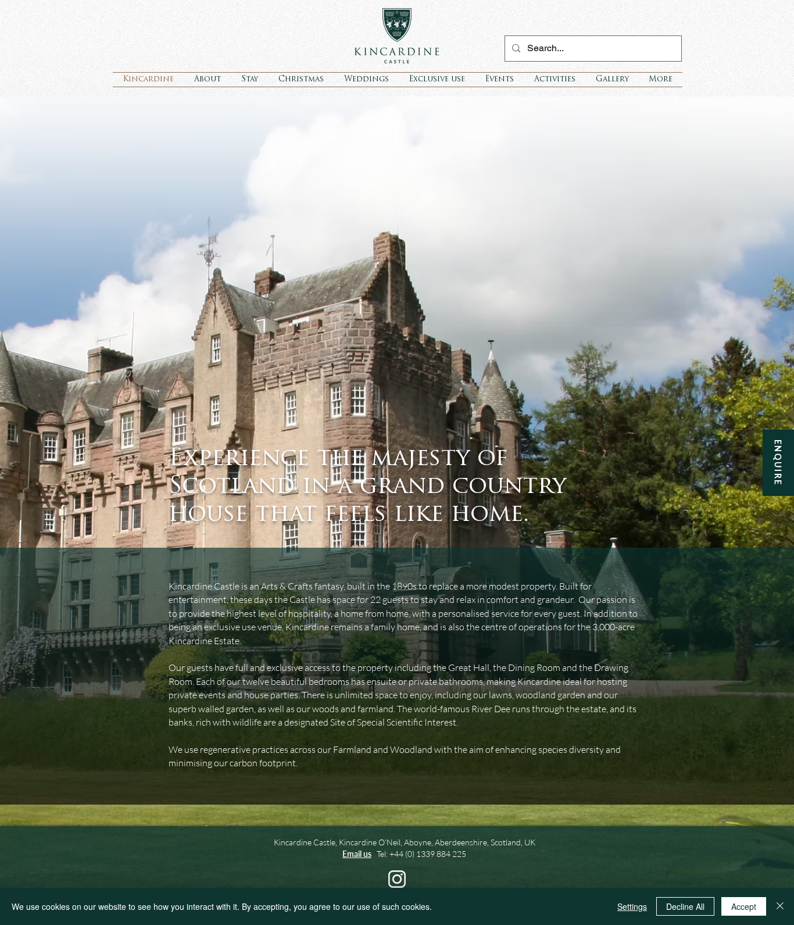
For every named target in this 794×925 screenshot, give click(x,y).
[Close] (780, 906)
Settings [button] (632, 906)
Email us (356, 854)
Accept (743, 906)
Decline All (685, 906)
